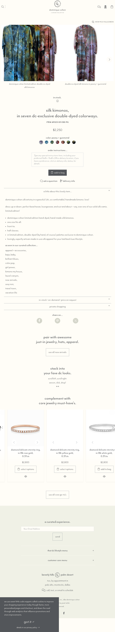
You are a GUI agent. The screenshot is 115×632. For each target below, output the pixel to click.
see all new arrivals (57, 352)
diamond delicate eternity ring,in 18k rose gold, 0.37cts (18, 453)
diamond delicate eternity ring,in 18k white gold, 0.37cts (96, 453)
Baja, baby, (10, 254)
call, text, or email (54, 590)
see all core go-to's (57, 494)
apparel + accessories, (16, 250)
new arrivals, (11, 280)
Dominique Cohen (57, 6)
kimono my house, (14, 271)
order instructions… (57, 150)
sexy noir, (9, 284)
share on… (57, 314)
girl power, (10, 267)
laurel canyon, (12, 275)
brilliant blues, (12, 259)
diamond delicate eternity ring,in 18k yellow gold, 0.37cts (57, 453)
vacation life (11, 292)
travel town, (11, 288)
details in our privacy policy (27, 627)
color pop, (10, 263)
